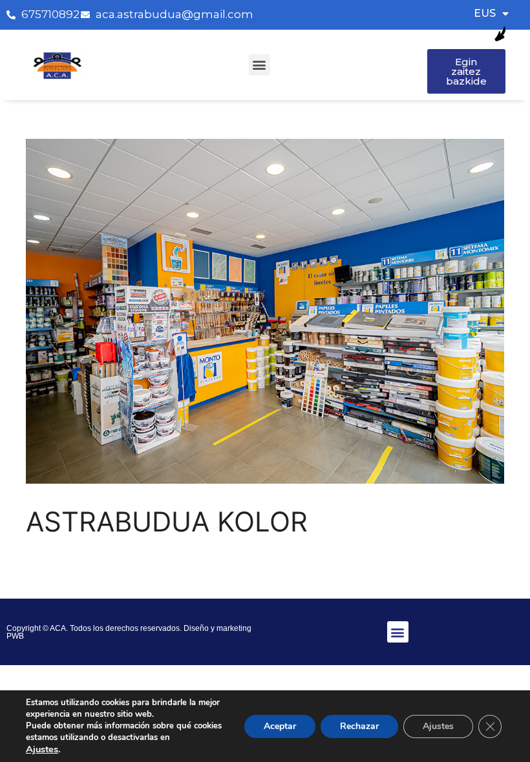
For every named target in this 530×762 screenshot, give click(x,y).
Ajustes (438, 726)
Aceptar (280, 726)
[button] (259, 65)
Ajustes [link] (42, 749)
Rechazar (359, 726)
